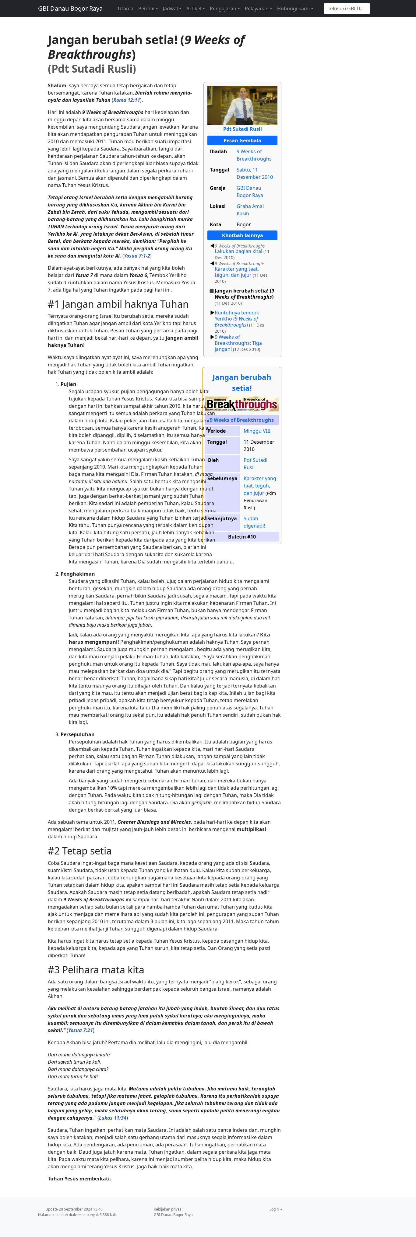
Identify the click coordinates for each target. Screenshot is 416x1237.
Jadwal (170, 8)
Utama (125, 8)
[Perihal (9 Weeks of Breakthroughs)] (242, 403)
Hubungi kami (293, 8)
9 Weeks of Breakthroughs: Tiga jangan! (238, 343)
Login (275, 1209)
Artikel (193, 8)
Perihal (146, 8)
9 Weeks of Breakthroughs (242, 420)
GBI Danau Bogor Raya (70, 8)
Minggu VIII (257, 431)
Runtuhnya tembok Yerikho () (237, 318)
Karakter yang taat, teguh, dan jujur (240, 270)
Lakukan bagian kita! (240, 249)
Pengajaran (223, 8)
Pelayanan (257, 8)
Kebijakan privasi (168, 1209)
